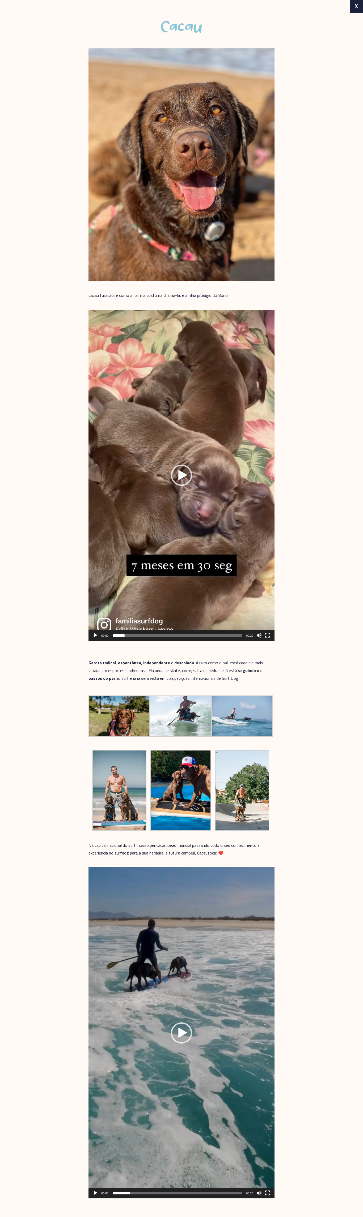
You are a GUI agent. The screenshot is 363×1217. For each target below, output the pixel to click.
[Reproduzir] (95, 635)
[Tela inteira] (267, 635)
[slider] (177, 635)
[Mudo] (259, 635)
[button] (181, 475)
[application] (181, 475)
